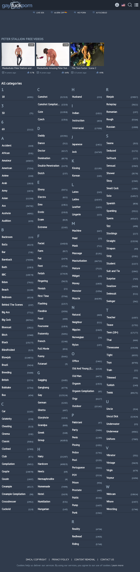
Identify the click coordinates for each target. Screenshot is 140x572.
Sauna (122, 143)
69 (17, 129)
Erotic (53, 212)
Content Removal (84, 559)
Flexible (53, 311)
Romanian (122, 111)
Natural (87, 314)
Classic (17, 441)
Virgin (122, 470)
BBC (17, 274)
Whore (122, 501)
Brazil (17, 364)
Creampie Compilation (17, 494)
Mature (87, 268)
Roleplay (122, 104)
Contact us (107, 559)
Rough (122, 119)
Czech (53, 119)
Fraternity (53, 333)
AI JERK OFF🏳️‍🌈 (60, 12)
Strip (122, 256)
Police (87, 452)
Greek (53, 432)
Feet (53, 265)
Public (87, 497)
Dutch (53, 173)
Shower (122, 173)
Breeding (17, 372)
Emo (53, 204)
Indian (87, 113)
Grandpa (53, 425)
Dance (53, 143)
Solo (122, 195)
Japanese (87, 144)
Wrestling (122, 509)
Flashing (53, 303)
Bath (17, 267)
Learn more (117, 565)
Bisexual (17, 327)
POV (87, 475)
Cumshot (53, 96)
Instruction (87, 120)
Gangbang (53, 387)
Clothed (17, 448)
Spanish (122, 203)
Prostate (87, 490)
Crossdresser (17, 501)
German (53, 402)
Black (17, 342)
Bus (17, 395)
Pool (87, 460)
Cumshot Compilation (53, 104)
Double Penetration (53, 165)
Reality (87, 528)
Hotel (53, 494)
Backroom (17, 237)
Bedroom (17, 297)
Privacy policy (60, 559)
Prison (87, 482)
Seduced (122, 150)
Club (17, 456)
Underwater (122, 423)
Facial (53, 243)
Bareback (17, 259)
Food (53, 318)
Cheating (17, 426)
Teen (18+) (122, 332)
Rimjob (122, 96)
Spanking (122, 210)
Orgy (87, 398)
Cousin (17, 479)
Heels (53, 471)
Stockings (122, 233)
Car (17, 411)
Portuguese (87, 467)
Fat (53, 258)
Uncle (122, 408)
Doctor (53, 150)
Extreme (53, 227)
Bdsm (17, 282)
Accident (17, 145)
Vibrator (122, 455)
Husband (87, 96)
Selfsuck (122, 158)
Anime (17, 175)
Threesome (122, 347)
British (17, 380)
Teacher (122, 317)
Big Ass (17, 312)
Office (87, 361)
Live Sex (40, 12)
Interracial (87, 128)
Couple (17, 471)
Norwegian (87, 337)
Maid (87, 238)
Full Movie (53, 348)
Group (53, 440)
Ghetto (53, 410)
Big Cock (17, 319)
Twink (122, 392)
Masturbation (87, 260)
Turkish (122, 385)
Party (87, 429)
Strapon (122, 248)
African (17, 153)
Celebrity (17, 418)
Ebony (53, 189)
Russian (122, 126)
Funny (53, 356)
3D (17, 113)
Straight (122, 240)
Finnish (53, 288)
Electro (53, 197)
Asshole (17, 213)
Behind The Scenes (17, 304)
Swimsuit (122, 293)
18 (17, 96)
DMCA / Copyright (36, 559)
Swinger (122, 301)
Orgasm (87, 383)
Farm (53, 250)
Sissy (122, 180)
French (53, 341)
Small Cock (122, 188)
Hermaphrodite (53, 479)
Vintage (122, 462)
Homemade (53, 486)
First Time (53, 296)
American (17, 168)
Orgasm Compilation (87, 391)
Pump (87, 505)
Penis (87, 437)
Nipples (87, 329)
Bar (17, 252)
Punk (87, 512)
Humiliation (53, 501)
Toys (122, 362)
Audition (17, 220)
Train (122, 370)
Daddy (53, 135)
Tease (122, 324)
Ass (17, 205)
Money (87, 283)
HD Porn (81, 12)
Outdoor (87, 406)
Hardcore (53, 463)
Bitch (17, 334)
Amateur (17, 160)
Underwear (122, 431)
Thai (122, 339)
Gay (53, 395)
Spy (122, 225)
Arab (17, 183)
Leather (87, 206)
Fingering (53, 280)
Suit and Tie (122, 271)
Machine (87, 230)
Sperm (122, 218)
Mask (87, 245)
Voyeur (122, 477)
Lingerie (87, 214)
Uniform (122, 438)
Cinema (17, 433)
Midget (87, 275)
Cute (53, 111)
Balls (17, 244)
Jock (87, 151)
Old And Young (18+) (87, 368)
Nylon (87, 344)
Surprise (122, 278)
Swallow (122, 286)
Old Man (87, 376)
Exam (53, 219)
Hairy (53, 456)
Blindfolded (17, 349)
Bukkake (17, 387)
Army (17, 190)
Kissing (87, 168)
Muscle (87, 298)
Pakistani (87, 422)
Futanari (53, 363)
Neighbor (87, 322)
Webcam (122, 494)
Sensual (122, 165)
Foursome (53, 326)
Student (122, 263)
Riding (87, 543)
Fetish (53, 273)
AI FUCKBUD (101, 12)
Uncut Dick (122, 416)
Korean (87, 175)
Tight (122, 355)
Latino (87, 199)
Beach (17, 289)
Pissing (87, 444)
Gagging (53, 380)
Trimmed (122, 377)
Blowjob (17, 357)
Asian (17, 198)
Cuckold (17, 509)
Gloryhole (53, 417)
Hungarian (53, 509)
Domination (53, 158)
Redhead (87, 536)
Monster (87, 290)
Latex (87, 191)
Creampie (17, 486)
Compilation (17, 463)
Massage (87, 253)
